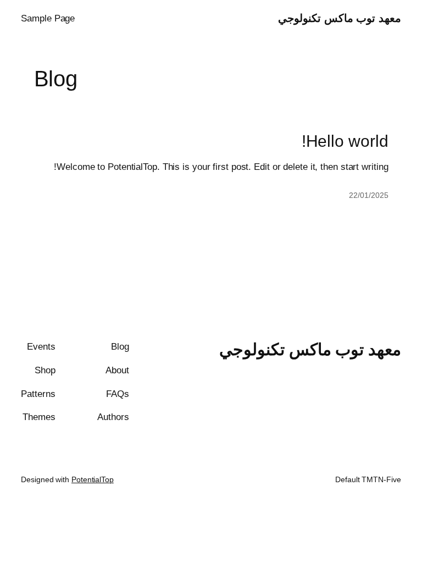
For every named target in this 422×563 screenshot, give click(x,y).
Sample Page (48, 18)
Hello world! (345, 141)
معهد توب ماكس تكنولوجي (339, 18)
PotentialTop (92, 479)
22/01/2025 (368, 195)
